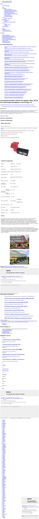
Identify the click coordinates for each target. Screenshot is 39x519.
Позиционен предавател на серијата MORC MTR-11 (13, 97)
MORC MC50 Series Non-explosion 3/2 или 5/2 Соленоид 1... (14, 79)
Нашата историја (7, 24)
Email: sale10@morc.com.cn (7, 2)
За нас (3, 22)
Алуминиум (12, 321)
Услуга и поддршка (5, 20)
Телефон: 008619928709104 (7, 330)
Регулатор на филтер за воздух (9, 12)
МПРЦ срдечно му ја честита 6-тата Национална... (13, 354)
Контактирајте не (5, 26)
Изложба (6, 25)
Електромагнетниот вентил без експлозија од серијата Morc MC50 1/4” (16, 267)
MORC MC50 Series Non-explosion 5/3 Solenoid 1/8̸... (13, 76)
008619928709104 (5, 370)
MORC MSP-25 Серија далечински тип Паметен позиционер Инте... (16, 55)
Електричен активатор (8, 16)
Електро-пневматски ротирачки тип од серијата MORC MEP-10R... (19, 298)
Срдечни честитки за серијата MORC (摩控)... (12, 349)
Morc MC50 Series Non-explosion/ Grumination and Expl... (14, 74)
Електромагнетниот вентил (9, 11)
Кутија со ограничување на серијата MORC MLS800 (16, 302)
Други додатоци (7, 14)
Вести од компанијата (8, 18)
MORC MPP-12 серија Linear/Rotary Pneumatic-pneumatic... (14, 59)
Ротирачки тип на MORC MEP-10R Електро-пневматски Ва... (15, 61)
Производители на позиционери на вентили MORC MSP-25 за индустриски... (18, 48)
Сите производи (25, 321)
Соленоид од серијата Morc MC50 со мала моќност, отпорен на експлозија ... (17, 84)
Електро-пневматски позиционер (10, 10)
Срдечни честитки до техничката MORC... (11, 339)
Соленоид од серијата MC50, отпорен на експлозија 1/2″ (14, 95)
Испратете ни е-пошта (4, 115)
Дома (3, 7)
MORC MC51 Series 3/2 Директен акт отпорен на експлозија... (18, 318)
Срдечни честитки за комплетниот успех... (11, 344)
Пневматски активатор (8, 15)
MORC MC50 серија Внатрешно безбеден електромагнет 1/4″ (15, 87)
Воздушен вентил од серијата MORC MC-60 (14, 310)
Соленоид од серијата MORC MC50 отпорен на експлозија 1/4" (15, 92)
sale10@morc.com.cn (5, 331)
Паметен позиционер (8, 9)
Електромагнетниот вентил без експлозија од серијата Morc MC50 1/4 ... (17, 70)
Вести (3, 17)
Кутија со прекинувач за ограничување (11, 13)
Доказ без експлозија (18, 321)
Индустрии (4, 19)
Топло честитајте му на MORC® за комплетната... (13, 359)
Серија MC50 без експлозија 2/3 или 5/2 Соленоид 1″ (13, 82)
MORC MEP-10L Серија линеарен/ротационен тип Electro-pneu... (15, 65)
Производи (4, 8)
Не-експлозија (7, 321)
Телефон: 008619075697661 (7, 1)
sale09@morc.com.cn (5, 332)
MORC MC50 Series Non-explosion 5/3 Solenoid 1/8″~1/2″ (14, 266)
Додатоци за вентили (6, 30)
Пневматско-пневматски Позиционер (8, 36)
